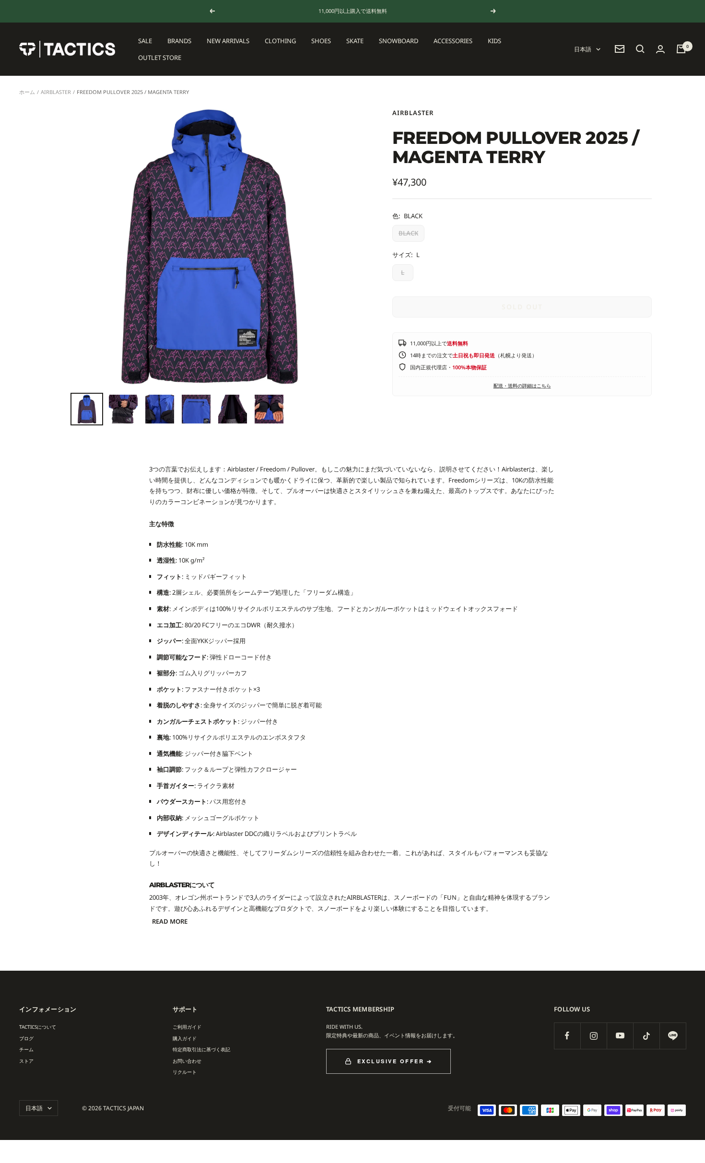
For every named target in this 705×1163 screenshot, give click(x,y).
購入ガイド (185, 1038)
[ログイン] (660, 49)
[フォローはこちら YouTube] (620, 1035)
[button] (640, 49)
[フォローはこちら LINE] (672, 1035)
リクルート (185, 1072)
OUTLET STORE (159, 57)
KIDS (494, 40)
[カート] (681, 49)
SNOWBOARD (398, 40)
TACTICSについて (37, 1026)
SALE (145, 40)
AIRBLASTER (56, 91)
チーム (26, 1049)
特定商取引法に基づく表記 (201, 1049)
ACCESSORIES (453, 40)
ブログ (26, 1038)
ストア (26, 1060)
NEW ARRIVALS (228, 40)
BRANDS (179, 40)
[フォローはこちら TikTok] (646, 1035)
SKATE (355, 40)
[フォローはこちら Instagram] (593, 1035)
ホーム (27, 91)
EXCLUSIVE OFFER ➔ (395, 1061)
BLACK (408, 233)
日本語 (582, 49)
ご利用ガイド (187, 1026)
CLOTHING (280, 40)
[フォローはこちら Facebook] (567, 1035)
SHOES (321, 40)
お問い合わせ (187, 1060)
